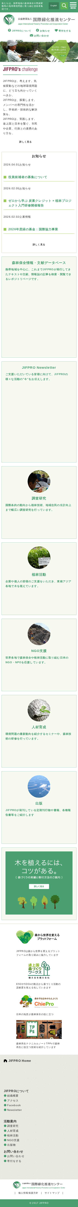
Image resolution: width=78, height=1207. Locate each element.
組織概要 (13, 1095)
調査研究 (13, 1125)
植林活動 (13, 1135)
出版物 (11, 1144)
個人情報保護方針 (28, 1193)
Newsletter (14, 1109)
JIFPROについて (21, 30)
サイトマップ (52, 1193)
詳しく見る (25, 141)
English (54, 6)
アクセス (13, 1100)
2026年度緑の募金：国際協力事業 (33, 229)
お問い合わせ (41, 35)
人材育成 (13, 1130)
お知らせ (45, 30)
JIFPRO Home (20, 1060)
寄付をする (65, 30)
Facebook (14, 1105)
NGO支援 (13, 1140)
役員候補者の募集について (27, 177)
